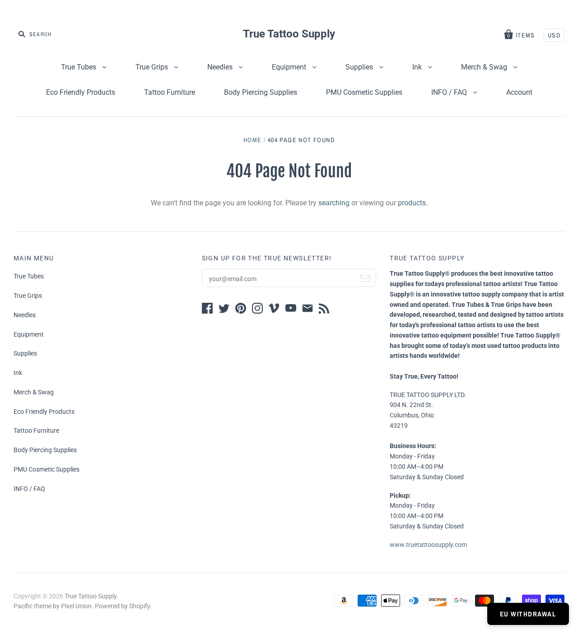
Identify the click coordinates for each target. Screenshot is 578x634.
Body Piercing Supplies (260, 92)
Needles (220, 67)
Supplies (360, 67)
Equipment (290, 67)
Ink (418, 67)
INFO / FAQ (450, 92)
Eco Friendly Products (80, 92)
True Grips (152, 67)
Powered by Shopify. (123, 606)
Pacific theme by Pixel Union (53, 606)
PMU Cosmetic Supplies (364, 92)
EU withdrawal (528, 614)
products (412, 203)
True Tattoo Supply (289, 34)
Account (519, 92)
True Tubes (79, 67)
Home (252, 140)
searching (334, 203)
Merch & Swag (485, 67)
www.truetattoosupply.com (428, 544)
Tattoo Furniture (169, 92)
